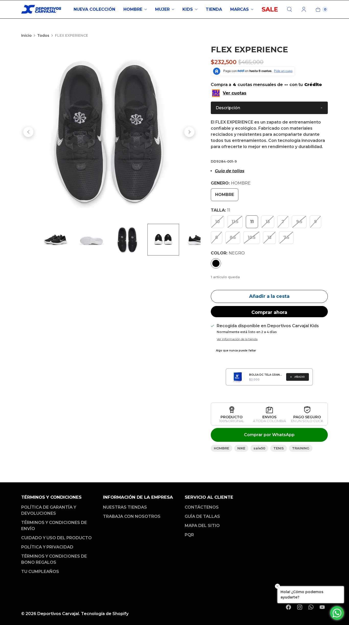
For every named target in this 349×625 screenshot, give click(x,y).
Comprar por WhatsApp (269, 434)
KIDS (187, 9)
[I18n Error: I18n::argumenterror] (137, 239)
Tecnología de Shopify (105, 613)
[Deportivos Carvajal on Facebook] (288, 607)
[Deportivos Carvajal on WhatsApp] (311, 607)
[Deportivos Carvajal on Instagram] (299, 607)
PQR (189, 534)
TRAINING (300, 448)
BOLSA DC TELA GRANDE (266, 374)
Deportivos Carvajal (58, 613)
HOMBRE (132, 9)
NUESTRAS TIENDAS (125, 507)
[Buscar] (289, 9)
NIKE (241, 448)
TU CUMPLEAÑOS (40, 571)
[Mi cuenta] (304, 9)
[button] (269, 108)
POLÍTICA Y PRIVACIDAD (47, 547)
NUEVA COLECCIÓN (94, 9)
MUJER (162, 9)
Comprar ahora (269, 312)
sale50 (259, 448)
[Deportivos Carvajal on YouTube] (322, 607)
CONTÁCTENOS (202, 507)
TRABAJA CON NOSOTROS (131, 516)
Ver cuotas (234, 93)
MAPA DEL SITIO (202, 525)
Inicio (26, 35)
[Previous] (28, 132)
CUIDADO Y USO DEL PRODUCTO (56, 537)
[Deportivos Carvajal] (41, 9)
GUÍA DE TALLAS (202, 516)
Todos (43, 35)
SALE (270, 9)
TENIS (278, 448)
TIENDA (214, 9)
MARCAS (239, 9)
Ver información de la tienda (237, 339)
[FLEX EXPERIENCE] (108, 131)
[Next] (189, 132)
